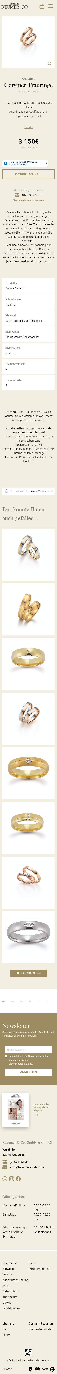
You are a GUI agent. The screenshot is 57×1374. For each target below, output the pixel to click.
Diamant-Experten (41, 1323)
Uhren (32, 1263)
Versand (7, 1274)
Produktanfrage (28, 174)
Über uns (8, 1323)
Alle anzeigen (29, 973)
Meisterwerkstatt (40, 1269)
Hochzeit (19, 491)
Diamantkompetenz (42, 1329)
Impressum (10, 1297)
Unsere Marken (38, 491)
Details (28, 127)
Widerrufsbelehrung (15, 1280)
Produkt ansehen (28, 574)
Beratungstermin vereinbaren (28, 200)
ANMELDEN (28, 1072)
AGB (5, 1286)
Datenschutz (10, 1291)
